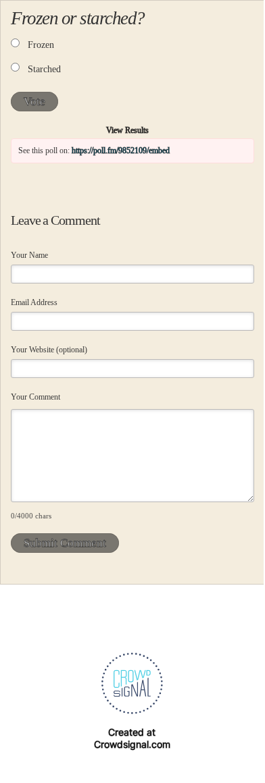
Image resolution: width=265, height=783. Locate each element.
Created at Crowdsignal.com (132, 738)
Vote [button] (34, 101)
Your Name (29, 255)
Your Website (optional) (49, 349)
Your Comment (35, 397)
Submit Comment (65, 543)
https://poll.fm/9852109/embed (121, 150)
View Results (127, 130)
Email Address (34, 302)
